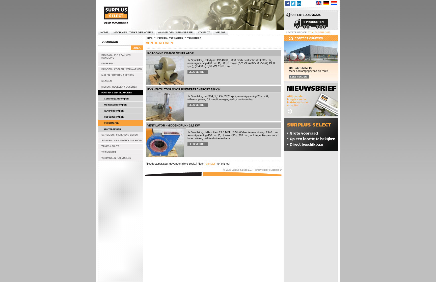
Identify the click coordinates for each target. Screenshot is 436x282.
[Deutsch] (326, 3)
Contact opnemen (309, 38)
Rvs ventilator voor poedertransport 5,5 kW (183, 89)
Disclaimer (276, 170)
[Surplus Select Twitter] (293, 3)
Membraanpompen (115, 104)
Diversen (107, 63)
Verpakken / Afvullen (116, 158)
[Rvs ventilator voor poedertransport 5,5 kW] (165, 106)
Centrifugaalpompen (116, 98)
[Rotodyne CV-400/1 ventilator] (165, 70)
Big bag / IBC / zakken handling (116, 56)
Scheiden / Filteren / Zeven (119, 135)
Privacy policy (261, 170)
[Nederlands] (334, 3)
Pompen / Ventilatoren (116, 92)
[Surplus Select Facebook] (287, 3)
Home (104, 32)
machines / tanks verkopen (133, 32)
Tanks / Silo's (110, 146)
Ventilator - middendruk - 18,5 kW (173, 125)
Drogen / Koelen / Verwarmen (121, 69)
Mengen (106, 81)
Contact (204, 32)
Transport (108, 152)
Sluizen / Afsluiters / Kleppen (122, 140)
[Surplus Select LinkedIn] (299, 3)
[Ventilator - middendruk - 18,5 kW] (165, 143)
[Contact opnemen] (311, 52)
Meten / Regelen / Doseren (119, 87)
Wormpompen (112, 128)
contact (210, 163)
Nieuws (220, 32)
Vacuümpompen (114, 116)
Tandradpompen (114, 110)
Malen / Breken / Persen (117, 75)
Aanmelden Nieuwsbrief (175, 32)
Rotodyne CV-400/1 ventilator (170, 53)
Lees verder (197, 72)
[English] (318, 3)
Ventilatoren (111, 122)
